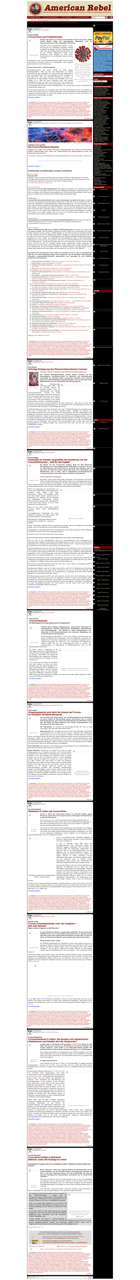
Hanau (37, 888)
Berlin (66, 103)
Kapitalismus (67, 110)
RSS (111, 17)
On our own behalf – (52, 17)
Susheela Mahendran (52, 1032)
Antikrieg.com (97, 145)
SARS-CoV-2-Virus (78, 113)
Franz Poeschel (51, 612)
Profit (47, 113)
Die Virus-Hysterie (37, 107)
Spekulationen (87, 114)
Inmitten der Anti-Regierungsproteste (51, 1136)
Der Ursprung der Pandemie (71, 106)
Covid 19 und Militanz (53, 316)
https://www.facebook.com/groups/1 (41, 182)
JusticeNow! (97, 172)
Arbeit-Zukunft (45, 335)
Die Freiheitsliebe (98, 155)
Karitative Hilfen (45, 1137)
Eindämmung (68, 107)
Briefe (39, 1126)
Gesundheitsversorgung (34, 110)
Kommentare (88, 118)
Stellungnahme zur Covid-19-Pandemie (68, 292)
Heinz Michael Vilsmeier (70, 123)
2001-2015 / (97, 84)
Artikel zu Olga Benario (103, 580)
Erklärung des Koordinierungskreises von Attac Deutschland (54, 268)
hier (79, 1049)
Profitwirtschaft (53, 113)
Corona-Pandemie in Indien (72, 1126)
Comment (89, 448)
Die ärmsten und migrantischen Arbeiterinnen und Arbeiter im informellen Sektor (60, 1130)
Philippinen (65, 1138)
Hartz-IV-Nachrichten (99, 163)
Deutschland (79, 1129)
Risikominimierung (62, 113)
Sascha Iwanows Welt (100, 181)
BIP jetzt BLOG (98, 151)
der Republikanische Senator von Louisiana (51, 106)
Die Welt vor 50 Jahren (100, 156)
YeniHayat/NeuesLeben (100, 184)
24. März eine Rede (59, 1071)
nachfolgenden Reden (35, 1076)
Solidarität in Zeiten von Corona (71, 318)
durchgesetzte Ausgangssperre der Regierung (62, 1132)
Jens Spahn (60, 110)
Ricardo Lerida (50, 916)
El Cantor (96, 161)
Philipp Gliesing (32, 218)
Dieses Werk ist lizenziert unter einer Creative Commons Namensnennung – (63, 1236)
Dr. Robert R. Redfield (59, 107)
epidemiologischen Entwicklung (81, 107)
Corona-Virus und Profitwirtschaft (69, 105)
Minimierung (81, 111)
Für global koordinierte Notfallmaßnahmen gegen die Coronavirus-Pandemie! (55, 284)
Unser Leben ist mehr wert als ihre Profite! (44, 115)
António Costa (85, 102)
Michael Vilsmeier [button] (33, 174)
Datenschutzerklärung (103, 609)
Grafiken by (97, 549)
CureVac (86, 105)
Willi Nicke (79, 123)
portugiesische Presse (40, 113)
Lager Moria (52, 820)
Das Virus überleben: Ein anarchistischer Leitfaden (54, 270)
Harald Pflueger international (101, 164)
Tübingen (30, 115)
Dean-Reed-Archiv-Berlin (100, 152)
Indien (80, 1134)
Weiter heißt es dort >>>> (36, 1227)
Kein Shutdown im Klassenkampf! (65, 302)
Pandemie (31, 113)
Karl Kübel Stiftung (55, 1137)
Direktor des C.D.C (48, 107)
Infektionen (54, 110)
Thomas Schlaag (33, 227)
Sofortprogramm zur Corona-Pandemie (72, 306)
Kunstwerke (88, 1137)
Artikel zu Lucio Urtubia (103, 601)
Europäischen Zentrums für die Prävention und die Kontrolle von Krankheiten (48, 109)
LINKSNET (97, 179)
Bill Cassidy (71, 103)
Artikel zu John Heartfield (102, 588)
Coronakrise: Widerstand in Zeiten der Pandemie (52, 304)
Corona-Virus (56, 105)
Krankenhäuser (50, 111)
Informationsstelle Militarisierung (102, 167)
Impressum (103, 608)
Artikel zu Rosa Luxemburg (103, 563)
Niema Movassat (58, 705)
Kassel (90, 886)
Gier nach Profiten (46, 110)
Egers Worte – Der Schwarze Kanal (103, 160)
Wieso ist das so (33, 961)
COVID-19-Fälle (76, 1044)
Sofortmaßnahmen (61, 1141)
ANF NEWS (97, 148)
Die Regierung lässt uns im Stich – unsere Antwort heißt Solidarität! (71, 301)
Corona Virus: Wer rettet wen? (67, 323)
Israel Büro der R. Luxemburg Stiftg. (103, 171)
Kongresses (42, 111)
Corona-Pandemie (33, 105)
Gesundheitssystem (81, 109)
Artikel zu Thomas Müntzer (103, 554)
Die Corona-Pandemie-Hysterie (69, 1130)
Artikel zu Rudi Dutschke (103, 596)
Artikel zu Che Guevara (103, 584)
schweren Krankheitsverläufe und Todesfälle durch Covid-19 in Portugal (58, 113)
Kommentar (88, 357)
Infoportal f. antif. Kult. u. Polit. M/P (103, 168)
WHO (29, 117)
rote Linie (70, 113)
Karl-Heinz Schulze (34, 187)
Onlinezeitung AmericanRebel (70, 8)
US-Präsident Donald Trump (63, 115)
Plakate (70, 1138)
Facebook (109, 17)
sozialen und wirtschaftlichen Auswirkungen (72, 114)
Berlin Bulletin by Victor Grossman (103, 149)
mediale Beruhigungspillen (71, 111)
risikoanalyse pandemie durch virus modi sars (68, 555)
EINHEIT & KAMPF (99, 159)
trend (35, 335)
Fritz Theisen (60, 123)
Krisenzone (60, 111)
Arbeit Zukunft (31, 103)
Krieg (55, 111)
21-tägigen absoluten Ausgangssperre (47, 1124)
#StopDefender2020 (45, 223)
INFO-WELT (97, 169)
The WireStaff (39, 1142)
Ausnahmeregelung (59, 103)
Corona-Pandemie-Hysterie (45, 105)
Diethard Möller (45, 30)
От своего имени (81, 17)
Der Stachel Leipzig (99, 153)
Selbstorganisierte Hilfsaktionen (47, 1141)
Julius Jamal (50, 705)
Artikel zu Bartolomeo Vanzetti (103, 575)
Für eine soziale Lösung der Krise (63, 325)
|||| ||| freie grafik (103, 550)
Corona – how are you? (72, 275)
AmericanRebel (78, 102)
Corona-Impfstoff (83, 103)
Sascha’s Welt (98, 183)
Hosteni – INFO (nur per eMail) (102, 165)
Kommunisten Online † (100, 177)
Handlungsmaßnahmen (72, 1134)
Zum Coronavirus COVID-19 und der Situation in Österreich (60, 314)
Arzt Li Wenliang (49, 103)
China (76, 103)
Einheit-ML (97, 157)
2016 (101, 84)
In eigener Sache (34, 17)
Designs (73, 1129)
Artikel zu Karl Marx (103, 559)
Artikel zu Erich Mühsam (103, 567)
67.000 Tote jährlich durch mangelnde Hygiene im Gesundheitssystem (55, 102)
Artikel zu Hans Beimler (103, 571)
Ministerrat (88, 111)
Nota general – (68, 17)
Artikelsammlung (40, 103)
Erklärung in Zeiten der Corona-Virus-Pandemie (65, 261)
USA (72, 115)
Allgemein (43, 362)
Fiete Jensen (71, 109)
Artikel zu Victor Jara (103, 592)
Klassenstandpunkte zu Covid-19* (52, 263)
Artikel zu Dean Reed (102, 605)
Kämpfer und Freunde (100, 173)
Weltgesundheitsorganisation (81, 115)
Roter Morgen (97, 180)
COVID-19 (81, 105)
